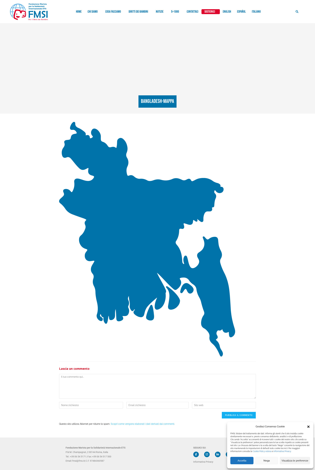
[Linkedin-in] (217, 454)
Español (241, 12)
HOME (79, 12)
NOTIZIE (159, 12)
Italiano (256, 12)
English (227, 12)
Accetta (242, 460)
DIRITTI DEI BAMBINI (138, 12)
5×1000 (175, 12)
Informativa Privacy (282, 451)
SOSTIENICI (209, 12)
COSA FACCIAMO (113, 12)
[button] (308, 426)
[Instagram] (207, 454)
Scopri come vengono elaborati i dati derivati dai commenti (142, 424)
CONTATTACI (192, 12)
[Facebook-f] (196, 454)
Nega (266, 460)
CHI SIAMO (93, 12)
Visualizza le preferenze (295, 460)
